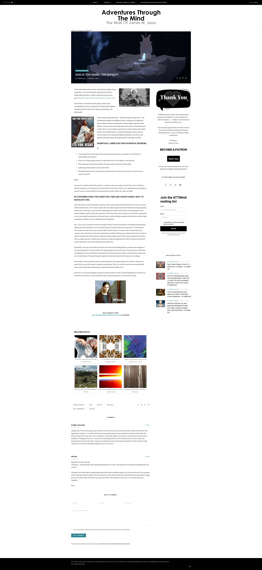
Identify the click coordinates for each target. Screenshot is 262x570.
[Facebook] (177, 78)
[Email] (186, 78)
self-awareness (79, 409)
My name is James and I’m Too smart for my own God (96, 98)
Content (107, 2)
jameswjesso (81, 78)
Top (189, 566)
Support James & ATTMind (125, 2)
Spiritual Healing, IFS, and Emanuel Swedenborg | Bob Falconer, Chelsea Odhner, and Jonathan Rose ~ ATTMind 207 (178, 308)
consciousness (78, 405)
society (92, 409)
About (95, 2)
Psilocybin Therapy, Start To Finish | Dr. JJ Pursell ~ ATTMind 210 (179, 266)
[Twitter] (180, 78)
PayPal (171, 169)
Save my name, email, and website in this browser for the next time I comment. (102, 530)
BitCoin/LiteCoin (181, 169)
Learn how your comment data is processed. (114, 544)
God (90, 405)
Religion (110, 405)
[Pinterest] (183, 78)
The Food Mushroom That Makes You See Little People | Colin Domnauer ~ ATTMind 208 (179, 294)
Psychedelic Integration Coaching (154, 2)
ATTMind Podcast (173, 262)
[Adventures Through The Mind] (131, 17)
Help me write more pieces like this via (107, 315)
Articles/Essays (82, 71)
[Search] (251, 2)
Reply (148, 425)
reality (99, 405)
